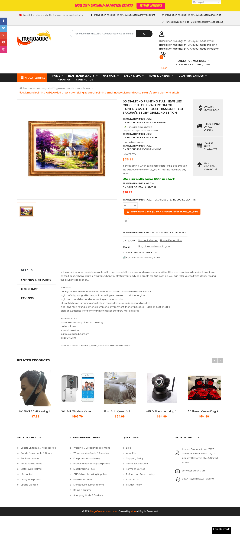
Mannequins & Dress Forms (88, 484)
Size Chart (29, 289)
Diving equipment (31, 479)
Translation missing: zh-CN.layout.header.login (187, 45)
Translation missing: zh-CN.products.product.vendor (142, 147)
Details (27, 270)
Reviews (27, 298)
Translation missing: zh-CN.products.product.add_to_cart (81, 409)
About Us (131, 453)
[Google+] (3, 35)
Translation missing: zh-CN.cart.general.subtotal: (140, 185)
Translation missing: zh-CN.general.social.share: (154, 232)
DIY (168, 246)
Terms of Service (135, 469)
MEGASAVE (130, 154)
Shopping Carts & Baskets (88, 495)
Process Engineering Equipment (91, 463)
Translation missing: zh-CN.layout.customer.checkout (193, 21)
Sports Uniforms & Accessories (38, 447)
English (200, 2)
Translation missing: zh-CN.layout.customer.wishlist (193, 14)
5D (140, 246)
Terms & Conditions (137, 463)
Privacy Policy (134, 484)
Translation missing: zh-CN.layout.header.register (189, 48)
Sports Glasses (29, 484)
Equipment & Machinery (86, 458)
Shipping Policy (134, 458)
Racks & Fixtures (82, 490)
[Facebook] (3, 21)
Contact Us (132, 479)
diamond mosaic (154, 246)
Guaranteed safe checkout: (140, 252)
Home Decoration (171, 240)
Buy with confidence (151, 5)
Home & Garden (148, 240)
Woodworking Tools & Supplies (91, 453)
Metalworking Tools (84, 469)
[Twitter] (3, 28)
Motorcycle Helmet (31, 469)
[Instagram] (3, 49)
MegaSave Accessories (103, 511)
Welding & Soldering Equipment (91, 447)
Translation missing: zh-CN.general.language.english (51, 15)
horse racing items (31, 463)
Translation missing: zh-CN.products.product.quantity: (159, 199)
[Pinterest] (3, 42)
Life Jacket (27, 474)
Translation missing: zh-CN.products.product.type (140, 135)
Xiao (133, 511)
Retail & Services (82, 479)
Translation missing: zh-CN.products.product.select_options (40, 409)
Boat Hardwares (30, 458)
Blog (128, 447)
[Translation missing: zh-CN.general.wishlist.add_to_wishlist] (126, 221)
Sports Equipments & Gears (36, 453)
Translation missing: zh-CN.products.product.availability (145, 120)
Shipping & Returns (36, 280)
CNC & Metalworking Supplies (90, 474)
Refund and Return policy (140, 474)
